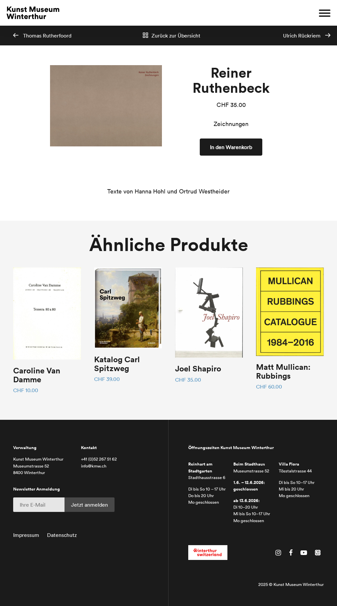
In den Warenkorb (231, 147)
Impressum (26, 535)
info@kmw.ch (93, 466)
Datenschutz (62, 535)
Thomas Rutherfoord (46, 35)
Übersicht (175, 35)
